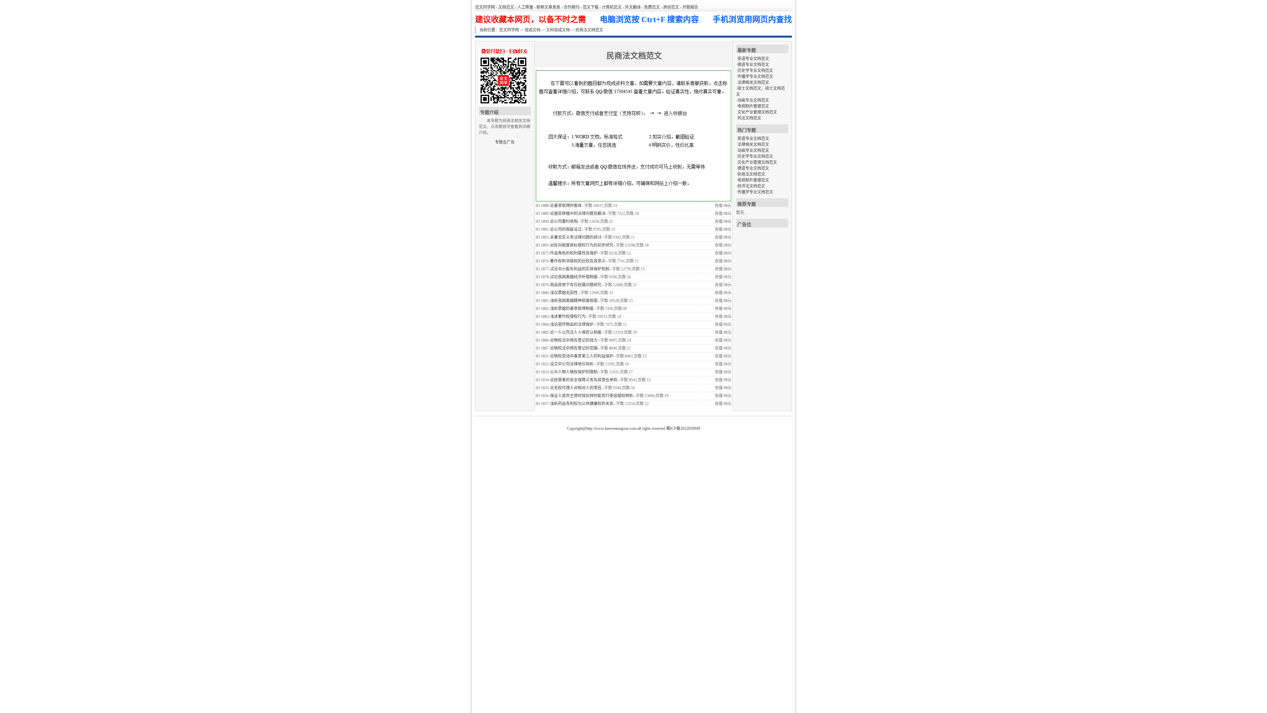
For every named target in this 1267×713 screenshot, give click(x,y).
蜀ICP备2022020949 (683, 428)
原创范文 (671, 7)
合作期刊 (571, 7)
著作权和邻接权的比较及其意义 (577, 261)
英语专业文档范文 (753, 58)
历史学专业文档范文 (755, 70)
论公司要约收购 (564, 221)
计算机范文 (612, 7)
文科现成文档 (558, 30)
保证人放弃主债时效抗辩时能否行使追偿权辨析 (591, 395)
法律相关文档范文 (753, 82)
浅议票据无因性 (564, 292)
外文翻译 (633, 7)
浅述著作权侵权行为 (568, 316)
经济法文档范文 (751, 186)
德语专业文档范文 (753, 64)
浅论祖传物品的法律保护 (572, 324)
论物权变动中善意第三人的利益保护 (581, 356)
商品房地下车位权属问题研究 (575, 285)
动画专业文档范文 (753, 100)
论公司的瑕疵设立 (566, 229)
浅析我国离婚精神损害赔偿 (574, 300)
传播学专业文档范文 (755, 76)
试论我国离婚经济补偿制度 (574, 277)
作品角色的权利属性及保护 (574, 253)
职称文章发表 (548, 7)
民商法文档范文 (751, 174)
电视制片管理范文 (753, 106)
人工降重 (525, 7)
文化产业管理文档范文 (757, 112)
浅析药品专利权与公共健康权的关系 (581, 403)
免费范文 (652, 7)
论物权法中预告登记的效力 (574, 340)
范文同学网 (485, 7)
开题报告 (690, 7)
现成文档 (532, 30)
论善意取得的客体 (566, 205)
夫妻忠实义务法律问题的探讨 (575, 237)
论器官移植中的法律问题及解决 (577, 213)
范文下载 (591, 7)
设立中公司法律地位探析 (572, 364)
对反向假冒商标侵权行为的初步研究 (581, 245)
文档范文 (506, 7)
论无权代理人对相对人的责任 (575, 388)
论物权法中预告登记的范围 (574, 348)
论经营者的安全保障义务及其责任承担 (583, 380)
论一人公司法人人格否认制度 (575, 332)
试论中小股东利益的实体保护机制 (579, 269)
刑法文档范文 (749, 118)
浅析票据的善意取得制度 (572, 308)
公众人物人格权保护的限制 (574, 372)
